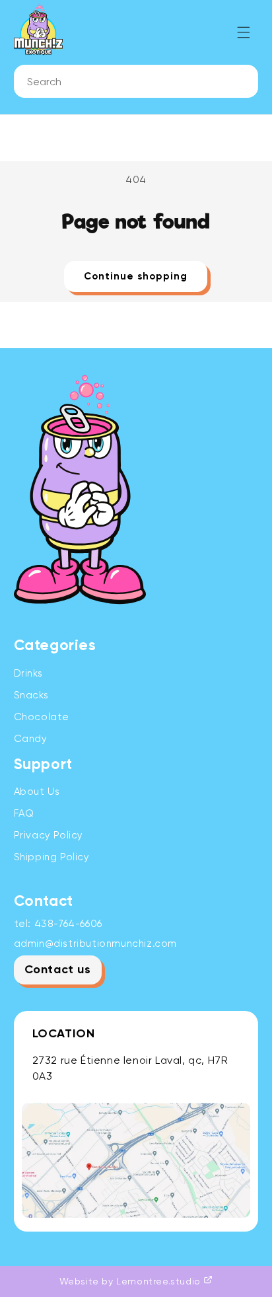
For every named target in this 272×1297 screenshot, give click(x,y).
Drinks (28, 673)
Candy (31, 739)
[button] (243, 32)
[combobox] (136, 81)
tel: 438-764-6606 (58, 924)
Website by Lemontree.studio (131, 1281)
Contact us (57, 970)
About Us (37, 791)
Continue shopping (135, 276)
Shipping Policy (52, 857)
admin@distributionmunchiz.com (95, 943)
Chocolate (41, 717)
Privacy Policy (48, 835)
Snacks (31, 695)
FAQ (24, 813)
